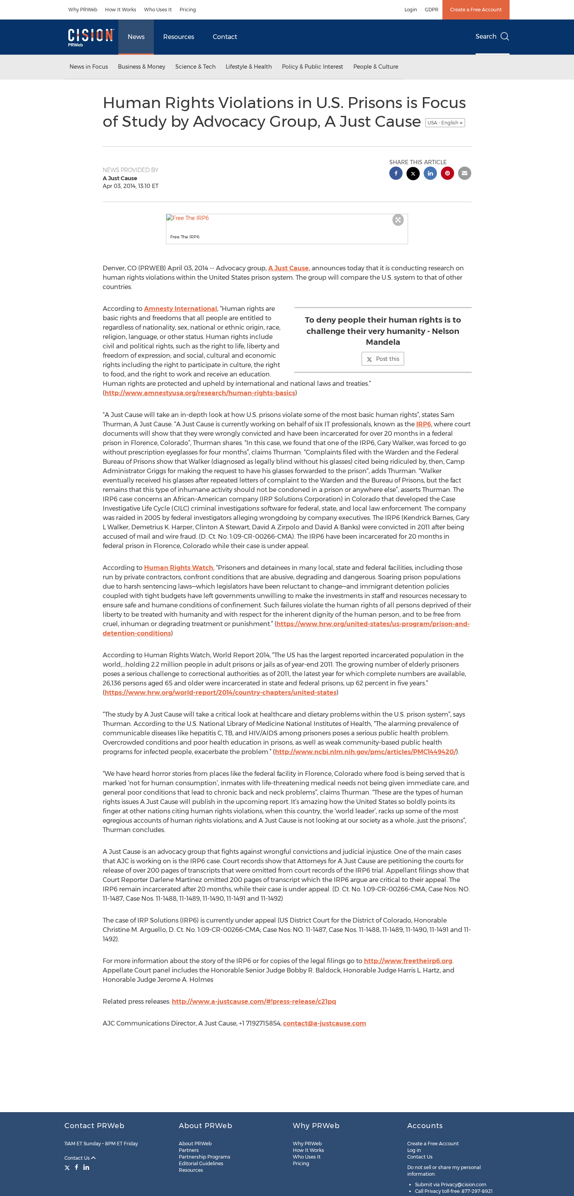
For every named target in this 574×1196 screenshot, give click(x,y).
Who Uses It (158, 9)
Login (411, 9)
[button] (287, 218)
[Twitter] (68, 1167)
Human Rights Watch (178, 567)
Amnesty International (180, 308)
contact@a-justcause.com (324, 1023)
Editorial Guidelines (201, 1163)
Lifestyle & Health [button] (249, 66)
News (136, 37)
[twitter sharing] (413, 174)
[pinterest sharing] (447, 174)
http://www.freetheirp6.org (408, 961)
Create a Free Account (476, 9)
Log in (414, 1150)
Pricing (188, 9)
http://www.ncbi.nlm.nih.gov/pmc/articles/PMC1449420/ (365, 752)
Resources (178, 37)
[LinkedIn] (86, 1167)
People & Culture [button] (375, 66)
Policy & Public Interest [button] (312, 66)
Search (486, 36)
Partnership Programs (204, 1157)
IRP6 (423, 424)
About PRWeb (195, 1143)
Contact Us (77, 1158)
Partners (189, 1150)
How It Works (120, 9)
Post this (387, 358)
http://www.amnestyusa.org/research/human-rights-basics (200, 393)
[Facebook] (76, 1167)
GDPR (432, 9)
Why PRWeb (82, 9)
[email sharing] (464, 174)
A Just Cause (288, 268)
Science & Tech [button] (195, 66)
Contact (225, 37)
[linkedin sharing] (430, 174)
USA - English (444, 123)
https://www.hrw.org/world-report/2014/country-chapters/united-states (221, 692)
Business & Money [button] (141, 66)
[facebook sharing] (396, 174)
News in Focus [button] (89, 66)
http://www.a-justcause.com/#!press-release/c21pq (254, 1001)
